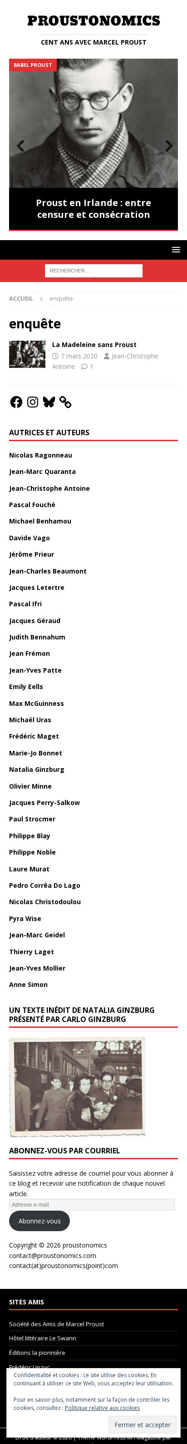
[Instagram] (32, 402)
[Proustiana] (27, 354)
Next (166, 146)
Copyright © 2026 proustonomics (58, 1245)
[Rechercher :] (94, 270)
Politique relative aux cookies (102, 1408)
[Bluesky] (49, 402)
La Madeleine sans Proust (94, 344)
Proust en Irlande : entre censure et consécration (93, 208)
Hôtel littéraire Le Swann (42, 1338)
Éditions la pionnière (37, 1352)
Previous (20, 146)
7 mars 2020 (79, 356)
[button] (174, 249)
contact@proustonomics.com (52, 1255)
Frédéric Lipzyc (29, 1367)
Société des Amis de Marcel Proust (56, 1324)
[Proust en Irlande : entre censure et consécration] (93, 123)
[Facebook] (16, 402)
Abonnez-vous (40, 1221)
